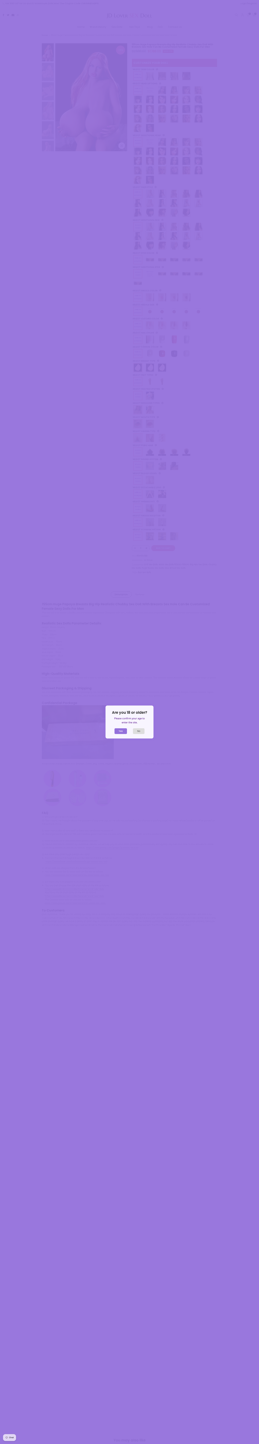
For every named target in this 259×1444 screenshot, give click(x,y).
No (138, 731)
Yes (121, 731)
